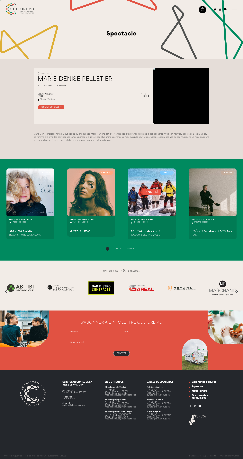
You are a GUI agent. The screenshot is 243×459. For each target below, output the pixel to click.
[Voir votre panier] (202, 9)
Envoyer (121, 353)
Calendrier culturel (123, 249)
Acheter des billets (51, 107)
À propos (197, 386)
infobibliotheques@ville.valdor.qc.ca (120, 395)
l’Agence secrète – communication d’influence (221, 456)
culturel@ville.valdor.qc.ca (73, 405)
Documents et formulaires (201, 396)
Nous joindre (200, 391)
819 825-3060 (68, 399)
